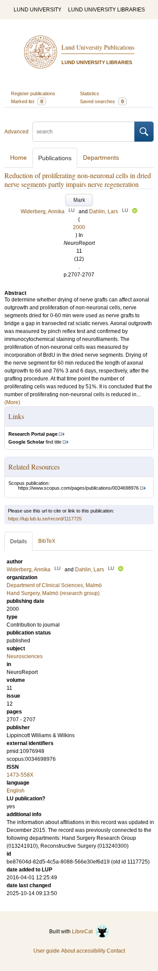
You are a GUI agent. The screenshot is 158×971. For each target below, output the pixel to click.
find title (34, 441)
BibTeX (46, 541)
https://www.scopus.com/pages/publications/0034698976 (78, 488)
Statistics (89, 93)
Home (18, 157)
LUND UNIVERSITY (37, 10)
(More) (12, 402)
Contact (116, 951)
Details (18, 541)
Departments (101, 157)
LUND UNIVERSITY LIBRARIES (106, 10)
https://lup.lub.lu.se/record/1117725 (45, 518)
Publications (55, 157)
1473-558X (20, 775)
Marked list (27, 101)
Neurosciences (25, 656)
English (16, 791)
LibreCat (83, 931)
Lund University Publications (97, 47)
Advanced (16, 132)
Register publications (33, 93)
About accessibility (83, 951)
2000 (79, 227)
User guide (46, 951)
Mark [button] (79, 200)
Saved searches (102, 101)
